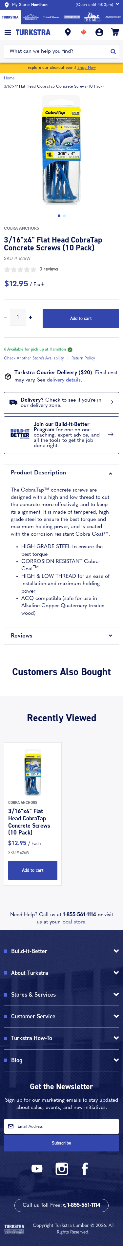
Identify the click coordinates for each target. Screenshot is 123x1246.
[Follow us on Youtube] (38, 1174)
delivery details (64, 380)
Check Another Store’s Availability (34, 358)
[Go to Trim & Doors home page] (51, 17)
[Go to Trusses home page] (31, 17)
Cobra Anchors (21, 229)
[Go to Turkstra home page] (10, 17)
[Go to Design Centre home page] (72, 17)
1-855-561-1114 (79, 915)
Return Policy (83, 358)
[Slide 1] (64, 215)
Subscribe (61, 1143)
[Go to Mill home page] (92, 17)
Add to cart (81, 318)
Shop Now (86, 68)
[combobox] (57, 51)
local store (73, 922)
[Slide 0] (59, 215)
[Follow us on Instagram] (61, 1174)
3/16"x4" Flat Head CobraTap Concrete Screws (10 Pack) (29, 821)
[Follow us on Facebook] (85, 1174)
